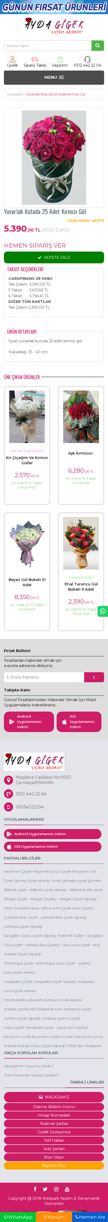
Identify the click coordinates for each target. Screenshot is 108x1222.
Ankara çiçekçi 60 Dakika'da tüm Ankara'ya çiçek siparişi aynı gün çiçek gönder (47, 1009)
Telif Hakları (54, 1140)
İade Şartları (54, 1148)
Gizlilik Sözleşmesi (54, 1132)
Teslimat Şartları (54, 1123)
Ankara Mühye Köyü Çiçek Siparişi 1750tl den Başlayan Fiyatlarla (52, 1046)
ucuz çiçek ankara (20, 990)
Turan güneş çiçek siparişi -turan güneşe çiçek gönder (52, 880)
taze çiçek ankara (19, 972)
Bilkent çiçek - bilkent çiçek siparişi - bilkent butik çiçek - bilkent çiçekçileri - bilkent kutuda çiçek (53, 890)
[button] (54, 77)
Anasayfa (14, 94)
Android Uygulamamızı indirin (29, 721)
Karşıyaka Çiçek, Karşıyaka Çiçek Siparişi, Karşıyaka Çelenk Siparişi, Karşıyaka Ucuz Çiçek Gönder (49, 982)
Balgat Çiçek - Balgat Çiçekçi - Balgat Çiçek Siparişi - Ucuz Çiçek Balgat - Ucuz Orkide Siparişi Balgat (51, 899)
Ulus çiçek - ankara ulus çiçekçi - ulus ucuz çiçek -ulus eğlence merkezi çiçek (52, 945)
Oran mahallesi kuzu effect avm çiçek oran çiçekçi (49, 908)
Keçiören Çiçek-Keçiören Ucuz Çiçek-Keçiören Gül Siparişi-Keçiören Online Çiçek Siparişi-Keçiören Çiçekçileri (50, 871)
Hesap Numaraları (54, 1115)
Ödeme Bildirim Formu (54, 1106)
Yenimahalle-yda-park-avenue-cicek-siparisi (43, 999)
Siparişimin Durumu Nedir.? (29, 1066)
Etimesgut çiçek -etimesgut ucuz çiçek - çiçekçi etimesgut (47, 963)
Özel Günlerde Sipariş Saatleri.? (32, 1075)
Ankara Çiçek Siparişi (22, 954)
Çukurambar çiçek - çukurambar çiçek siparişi (45, 917)
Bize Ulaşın (54, 1157)
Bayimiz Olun (54, 1165)
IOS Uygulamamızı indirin (82, 721)
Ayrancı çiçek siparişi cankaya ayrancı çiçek (42, 1018)
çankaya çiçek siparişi (23, 926)
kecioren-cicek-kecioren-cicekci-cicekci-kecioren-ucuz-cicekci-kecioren (54, 1037)
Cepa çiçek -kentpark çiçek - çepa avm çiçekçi (46, 1027)
